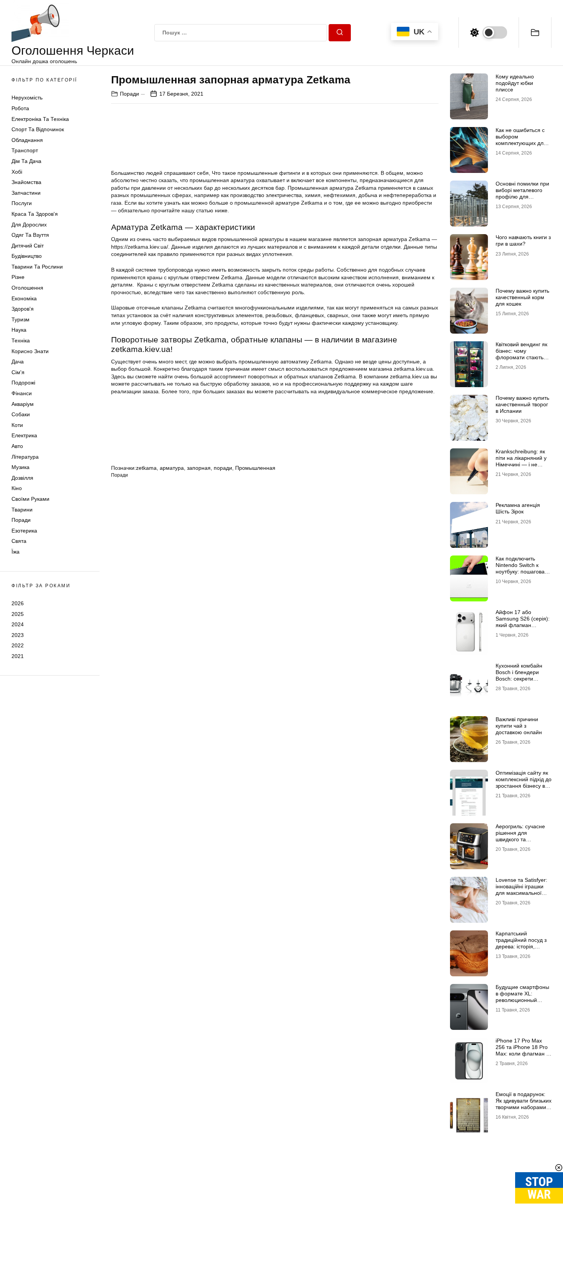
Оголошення (27, 288)
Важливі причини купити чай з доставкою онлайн (519, 725)
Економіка (24, 298)
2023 (17, 635)
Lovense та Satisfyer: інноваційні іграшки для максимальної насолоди (521, 889)
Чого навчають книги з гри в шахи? (523, 240)
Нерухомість (27, 97)
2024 (17, 624)
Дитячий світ (27, 246)
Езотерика (24, 531)
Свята (18, 541)
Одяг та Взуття (30, 235)
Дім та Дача (26, 161)
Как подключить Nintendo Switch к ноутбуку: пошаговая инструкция (522, 568)
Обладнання (27, 140)
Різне (18, 277)
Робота (20, 108)
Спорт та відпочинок (37, 129)
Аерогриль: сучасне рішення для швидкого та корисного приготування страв (520, 839)
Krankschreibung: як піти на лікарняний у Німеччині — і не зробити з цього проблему (521, 464)
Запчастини (26, 193)
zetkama (146, 468)
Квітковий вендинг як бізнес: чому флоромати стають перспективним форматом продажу (521, 357)
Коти (17, 425)
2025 (17, 614)
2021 (17, 656)
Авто (17, 446)
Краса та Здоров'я (34, 214)
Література (25, 457)
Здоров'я (22, 309)
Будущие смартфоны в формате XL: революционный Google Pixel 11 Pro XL (524, 996)
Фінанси (21, 393)
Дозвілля (22, 478)
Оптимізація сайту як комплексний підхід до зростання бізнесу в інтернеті (524, 782)
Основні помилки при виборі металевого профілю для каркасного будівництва (522, 196)
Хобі (16, 172)
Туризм (20, 319)
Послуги (21, 203)
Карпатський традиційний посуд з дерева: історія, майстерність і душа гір (521, 946)
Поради (21, 520)
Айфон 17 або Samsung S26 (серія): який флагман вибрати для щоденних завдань (523, 625)
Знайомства (26, 182)
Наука (18, 330)
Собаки (20, 414)
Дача (17, 361)
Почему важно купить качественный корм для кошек (522, 297)
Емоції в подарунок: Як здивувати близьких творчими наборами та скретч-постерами (524, 1103)
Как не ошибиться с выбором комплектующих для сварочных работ (521, 139)
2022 (17, 645)
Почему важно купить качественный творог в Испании (522, 404)
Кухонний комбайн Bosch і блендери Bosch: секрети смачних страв (519, 675)
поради (223, 468)
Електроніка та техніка (40, 119)
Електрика (24, 435)
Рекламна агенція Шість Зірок (518, 508)
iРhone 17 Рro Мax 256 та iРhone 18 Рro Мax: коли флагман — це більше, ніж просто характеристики (524, 1053)
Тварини (22, 510)
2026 (17, 603)
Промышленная (255, 468)
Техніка (20, 340)
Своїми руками (30, 499)
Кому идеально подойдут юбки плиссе (515, 83)
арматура (172, 468)
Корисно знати (30, 351)
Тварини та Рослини (37, 267)
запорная (199, 468)
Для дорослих (29, 225)
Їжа (15, 552)
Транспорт (24, 150)
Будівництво (26, 256)
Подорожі (23, 383)
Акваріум (22, 404)
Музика (20, 467)
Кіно (16, 488)
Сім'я (18, 372)
